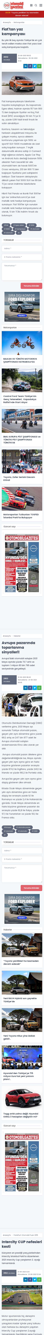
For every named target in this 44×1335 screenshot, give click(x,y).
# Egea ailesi (18, 225)
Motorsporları (19, 22)
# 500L (31, 225)
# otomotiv (8, 233)
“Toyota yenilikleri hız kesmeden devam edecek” (22, 14)
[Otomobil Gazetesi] (13, 5)
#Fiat (6, 225)
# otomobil (35, 229)
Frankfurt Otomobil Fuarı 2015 (26, 1235)
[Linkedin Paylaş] (25, 66)
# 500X (7, 229)
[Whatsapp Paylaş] (39, 66)
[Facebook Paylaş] (30, 66)
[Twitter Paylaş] (35, 66)
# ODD (34, 831)
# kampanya (20, 229)
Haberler (17, 636)
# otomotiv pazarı (23, 827)
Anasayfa (7, 22)
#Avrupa (7, 827)
